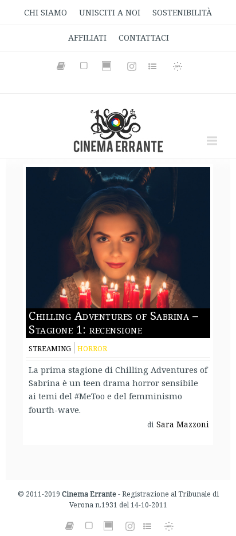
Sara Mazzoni (182, 424)
